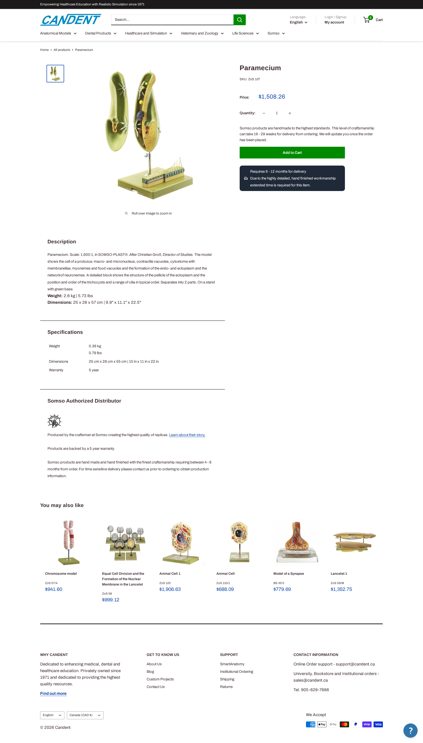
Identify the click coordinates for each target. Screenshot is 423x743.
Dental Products (98, 33)
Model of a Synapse (288, 573)
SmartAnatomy (232, 664)
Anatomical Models (55, 33)
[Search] (240, 19)
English (48, 715)
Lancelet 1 (339, 573)
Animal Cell (225, 573)
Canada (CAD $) (81, 715)
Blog (150, 672)
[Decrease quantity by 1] (264, 113)
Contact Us (156, 687)
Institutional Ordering (236, 672)
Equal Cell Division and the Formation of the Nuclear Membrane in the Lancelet (123, 579)
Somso (274, 33)
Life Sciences (243, 33)
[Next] (383, 561)
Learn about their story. (187, 435)
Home (44, 50)
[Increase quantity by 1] (290, 113)
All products (62, 50)
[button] (410, 730)
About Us (154, 664)
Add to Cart (292, 153)
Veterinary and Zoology (199, 33)
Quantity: (248, 113)
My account (334, 22)
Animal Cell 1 (169, 573)
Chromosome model (61, 573)
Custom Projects (160, 679)
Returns (226, 687)
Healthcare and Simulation (146, 33)
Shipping (227, 679)
